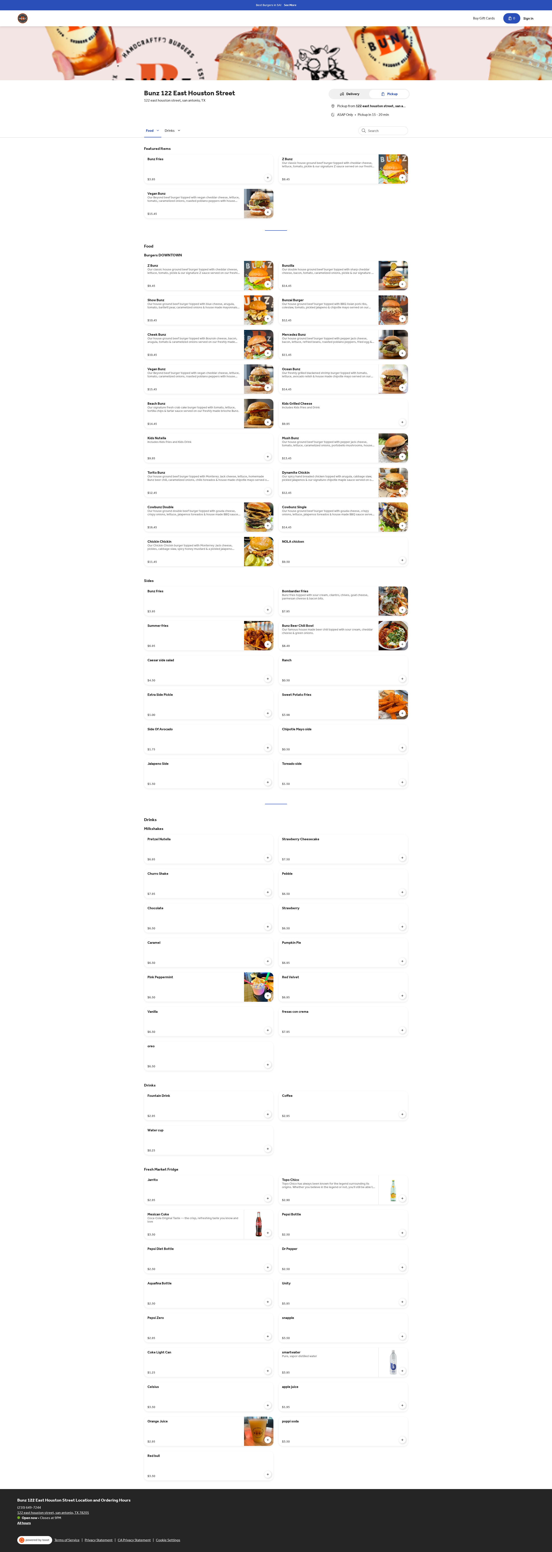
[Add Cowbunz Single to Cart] (402, 525)
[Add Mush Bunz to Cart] (402, 456)
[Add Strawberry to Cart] (402, 926)
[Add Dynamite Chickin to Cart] (402, 491)
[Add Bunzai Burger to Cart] (402, 318)
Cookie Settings (168, 1540)
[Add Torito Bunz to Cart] (267, 491)
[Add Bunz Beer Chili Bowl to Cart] (402, 644)
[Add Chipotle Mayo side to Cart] (402, 747)
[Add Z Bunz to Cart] (402, 177)
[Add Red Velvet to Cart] (402, 995)
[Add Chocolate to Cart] (267, 926)
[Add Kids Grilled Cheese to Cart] (402, 422)
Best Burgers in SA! (268, 5)
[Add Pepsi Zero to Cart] (267, 1336)
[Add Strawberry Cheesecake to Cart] (402, 857)
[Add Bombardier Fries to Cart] (402, 609)
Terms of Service (67, 1540)
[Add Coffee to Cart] (402, 1114)
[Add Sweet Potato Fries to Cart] (402, 713)
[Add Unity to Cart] (402, 1301)
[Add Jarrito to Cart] (267, 1198)
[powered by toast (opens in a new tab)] (34, 1540)
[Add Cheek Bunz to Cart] (267, 353)
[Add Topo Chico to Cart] (402, 1198)
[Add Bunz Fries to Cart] (267, 177)
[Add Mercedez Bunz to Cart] (402, 353)
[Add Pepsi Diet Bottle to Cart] (267, 1267)
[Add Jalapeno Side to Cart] (267, 782)
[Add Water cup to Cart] (267, 1148)
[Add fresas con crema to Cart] (402, 1030)
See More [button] (290, 5)
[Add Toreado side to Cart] (402, 782)
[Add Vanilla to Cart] (267, 1030)
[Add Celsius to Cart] (267, 1405)
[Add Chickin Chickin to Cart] (267, 560)
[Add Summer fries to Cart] (267, 644)
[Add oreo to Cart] (267, 1064)
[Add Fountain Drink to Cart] (267, 1114)
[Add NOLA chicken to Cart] (402, 560)
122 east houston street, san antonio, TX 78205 (53, 1513)
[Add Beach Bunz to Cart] (267, 422)
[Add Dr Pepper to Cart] (402, 1267)
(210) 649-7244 (29, 1507)
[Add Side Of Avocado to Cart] (267, 747)
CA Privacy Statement (134, 1540)
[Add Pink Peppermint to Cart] (267, 995)
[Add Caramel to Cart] (267, 961)
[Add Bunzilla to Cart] (402, 284)
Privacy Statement (99, 1540)
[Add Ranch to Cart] (402, 678)
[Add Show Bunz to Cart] (267, 318)
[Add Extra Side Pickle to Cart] (267, 713)
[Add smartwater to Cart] (402, 1370)
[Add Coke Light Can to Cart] (267, 1370)
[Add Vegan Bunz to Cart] (267, 212)
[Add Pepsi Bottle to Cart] (402, 1232)
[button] (153, 130)
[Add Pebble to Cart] (402, 892)
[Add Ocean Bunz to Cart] (402, 387)
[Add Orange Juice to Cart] (267, 1439)
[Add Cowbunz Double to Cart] (267, 525)
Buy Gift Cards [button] (484, 18)
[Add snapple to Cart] (402, 1336)
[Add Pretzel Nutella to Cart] (267, 857)
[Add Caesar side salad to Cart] (267, 678)
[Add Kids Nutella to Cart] (267, 456)
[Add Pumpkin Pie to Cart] (402, 961)
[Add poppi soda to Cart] (402, 1439)
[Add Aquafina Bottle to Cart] (267, 1301)
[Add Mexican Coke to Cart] (267, 1232)
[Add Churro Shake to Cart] (267, 892)
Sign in (528, 18)
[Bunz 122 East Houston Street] (22, 18)
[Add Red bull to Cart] (267, 1474)
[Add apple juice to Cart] (402, 1405)
